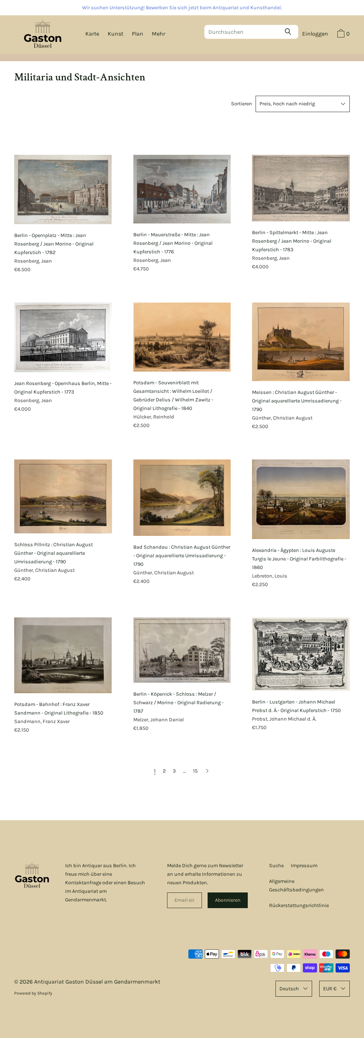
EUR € (330, 989)
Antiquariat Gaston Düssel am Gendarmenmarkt (97, 981)
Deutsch (289, 989)
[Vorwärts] (207, 771)
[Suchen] (290, 31)
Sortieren (241, 104)
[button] (342, 34)
